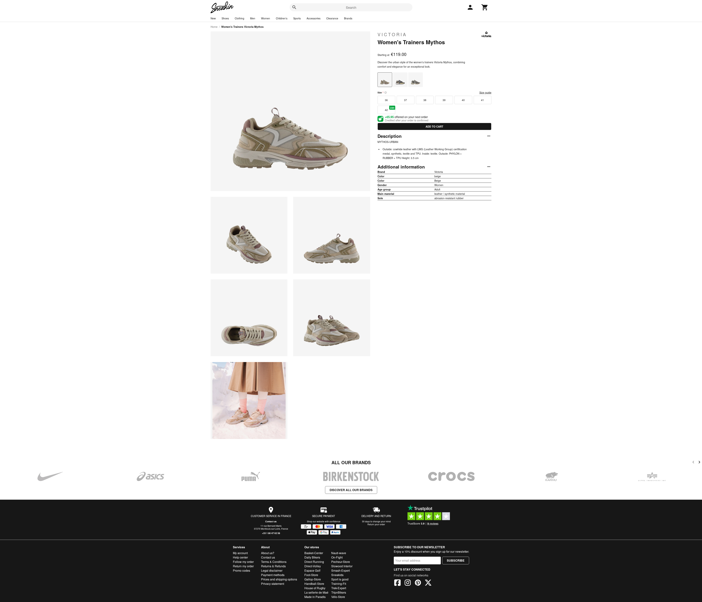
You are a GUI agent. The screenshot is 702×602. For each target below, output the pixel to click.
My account (240, 553)
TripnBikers (338, 592)
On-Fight (337, 557)
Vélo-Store (338, 597)
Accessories (313, 18)
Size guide (485, 92)
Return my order (243, 566)
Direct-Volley (312, 566)
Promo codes (241, 570)
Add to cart (434, 126)
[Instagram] (407, 583)
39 (444, 100)
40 (463, 100)
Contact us (271, 521)
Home (214, 27)
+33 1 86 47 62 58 (271, 533)
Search (351, 7)
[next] (699, 462)
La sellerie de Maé (316, 592)
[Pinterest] (418, 583)
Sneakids (337, 575)
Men (252, 18)
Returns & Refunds (273, 566)
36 (386, 100)
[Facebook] (397, 583)
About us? (267, 553)
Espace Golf (312, 570)
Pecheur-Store (340, 562)
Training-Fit (338, 584)
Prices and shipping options (279, 579)
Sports (297, 18)
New (213, 18)
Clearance (332, 18)
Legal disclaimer (271, 570)
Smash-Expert (340, 570)
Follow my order (243, 562)
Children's (281, 18)
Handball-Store (314, 584)
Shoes (225, 18)
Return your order (376, 524)
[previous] (693, 462)
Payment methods (272, 575)
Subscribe (456, 560)
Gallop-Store (312, 579)
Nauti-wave (338, 553)
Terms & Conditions (273, 562)
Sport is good (339, 579)
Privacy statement (272, 584)
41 (482, 100)
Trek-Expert (338, 588)
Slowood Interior (341, 566)
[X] (428, 583)
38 (424, 100)
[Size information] (385, 92)
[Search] (294, 7)
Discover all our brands (351, 490)
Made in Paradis (315, 597)
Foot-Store (311, 575)
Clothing (239, 18)
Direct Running (314, 562)
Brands (348, 18)
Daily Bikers (312, 557)
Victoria (392, 34)
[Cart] (484, 7)
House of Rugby (314, 588)
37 (405, 100)
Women (265, 18)
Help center (240, 557)
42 (389, 109)
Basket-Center (313, 553)
